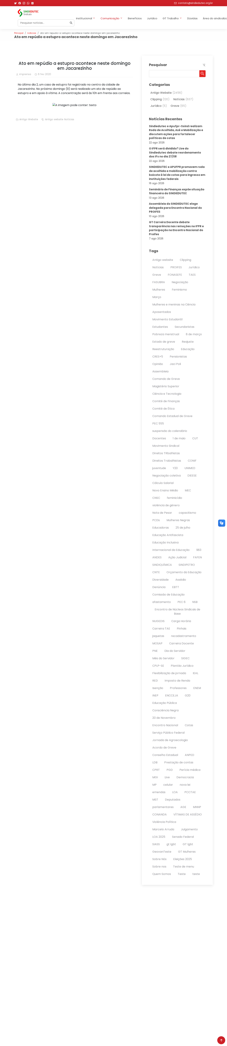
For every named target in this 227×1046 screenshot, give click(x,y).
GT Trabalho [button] (171, 18)
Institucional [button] (84, 18)
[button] (202, 73)
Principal (18, 33)
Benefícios (135, 18)
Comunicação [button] (110, 18)
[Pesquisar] (71, 22)
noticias (31, 33)
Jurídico (152, 18)
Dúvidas (192, 18)
